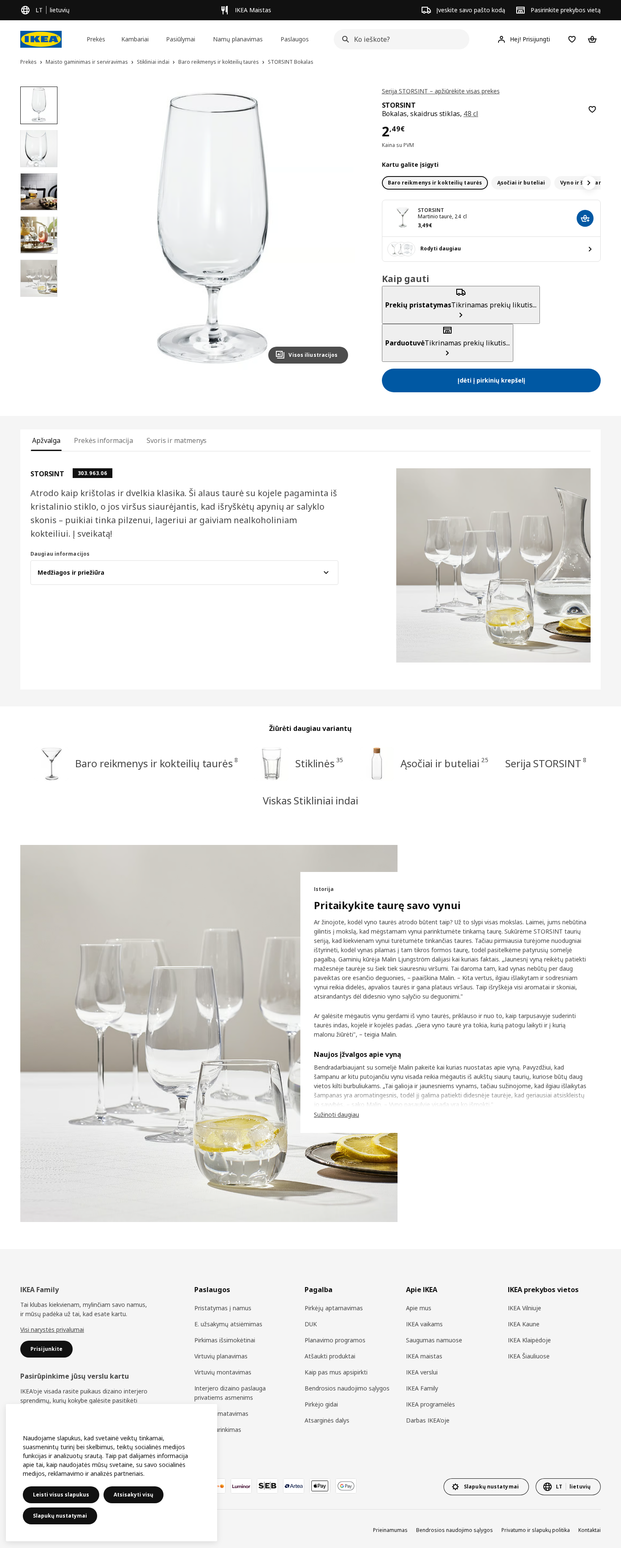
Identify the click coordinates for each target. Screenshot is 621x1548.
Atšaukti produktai (330, 1356)
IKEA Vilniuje (524, 1308)
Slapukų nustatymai (60, 1515)
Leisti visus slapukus (61, 1494)
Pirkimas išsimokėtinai (224, 1340)
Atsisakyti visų (133, 1494)
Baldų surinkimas (217, 1430)
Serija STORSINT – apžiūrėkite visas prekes (441, 91)
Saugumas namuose (434, 1340)
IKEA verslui (422, 1372)
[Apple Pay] (319, 1486)
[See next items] (589, 183)
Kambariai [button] (135, 39)
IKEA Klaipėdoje (529, 1340)
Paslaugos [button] (295, 39)
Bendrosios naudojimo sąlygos (347, 1388)
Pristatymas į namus (222, 1308)
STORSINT (431, 210)
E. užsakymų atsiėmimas (228, 1324)
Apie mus (418, 1308)
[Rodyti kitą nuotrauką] (338, 228)
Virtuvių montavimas (222, 1372)
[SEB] (267, 1486)
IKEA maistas (424, 1356)
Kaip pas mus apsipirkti (336, 1372)
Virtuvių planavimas (221, 1356)
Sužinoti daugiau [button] (336, 1115)
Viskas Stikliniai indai (310, 800)
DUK (311, 1324)
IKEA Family (422, 1388)
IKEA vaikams (424, 1324)
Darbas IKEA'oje (427, 1420)
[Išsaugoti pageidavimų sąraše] (592, 109)
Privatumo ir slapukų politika (535, 1530)
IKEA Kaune (523, 1324)
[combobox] (399, 39)
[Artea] (293, 1486)
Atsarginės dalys (327, 1420)
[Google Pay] (346, 1486)
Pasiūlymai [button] (180, 39)
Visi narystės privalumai (52, 1329)
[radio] (435, 183)
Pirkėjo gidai (321, 1404)
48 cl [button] (470, 113)
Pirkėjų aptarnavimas (334, 1308)
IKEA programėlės (430, 1404)
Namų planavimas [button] (238, 39)
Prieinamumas (390, 1530)
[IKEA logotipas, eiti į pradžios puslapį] (41, 39)
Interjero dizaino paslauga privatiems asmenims (230, 1392)
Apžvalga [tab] (46, 440)
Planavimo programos (335, 1340)
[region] (212, 228)
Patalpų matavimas (221, 1413)
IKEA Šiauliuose (529, 1356)
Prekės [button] (96, 39)
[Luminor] (241, 1486)
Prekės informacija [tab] (103, 440)
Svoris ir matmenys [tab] (177, 440)
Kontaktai (589, 1530)
